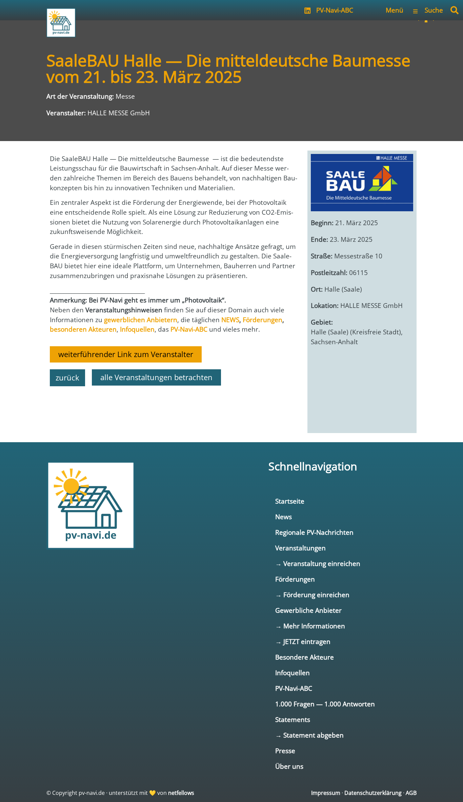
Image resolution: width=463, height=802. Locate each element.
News (283, 516)
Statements (292, 719)
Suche (434, 10)
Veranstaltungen (300, 547)
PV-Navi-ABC (334, 10)
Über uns (289, 766)
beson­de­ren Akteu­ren (83, 329)
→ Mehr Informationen (310, 625)
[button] (454, 10)
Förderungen (295, 579)
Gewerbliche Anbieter (308, 610)
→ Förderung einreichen (312, 594)
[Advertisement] (174, 410)
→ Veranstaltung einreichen (317, 563)
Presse (285, 750)
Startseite (289, 501)
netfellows (181, 793)
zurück (67, 377)
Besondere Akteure (304, 657)
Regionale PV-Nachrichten (314, 532)
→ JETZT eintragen (302, 641)
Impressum (325, 793)
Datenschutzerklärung (373, 793)
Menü (394, 10)
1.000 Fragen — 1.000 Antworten (325, 703)
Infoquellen (292, 672)
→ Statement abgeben (309, 735)
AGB (411, 793)
